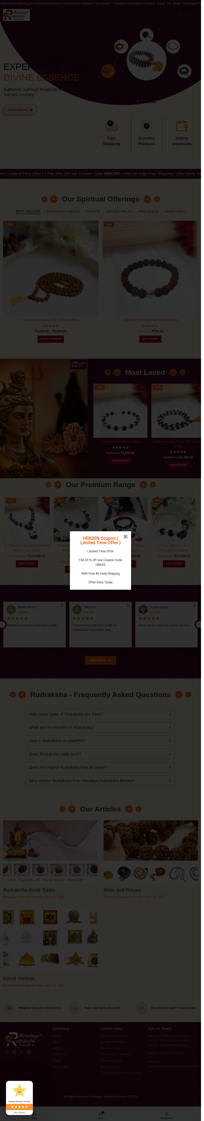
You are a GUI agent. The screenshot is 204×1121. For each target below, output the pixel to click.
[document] (100, 560)
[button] (125, 536)
